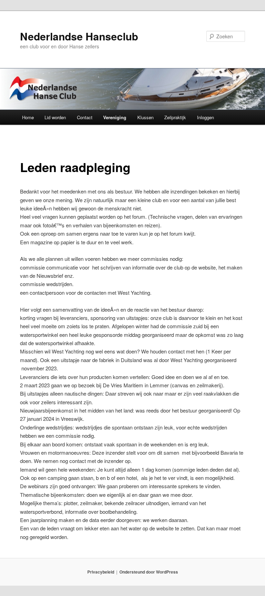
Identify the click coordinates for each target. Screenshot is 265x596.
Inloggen (205, 117)
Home (28, 117)
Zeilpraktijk (175, 117)
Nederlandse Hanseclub (79, 36)
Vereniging (114, 117)
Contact (84, 117)
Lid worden (55, 117)
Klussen (145, 117)
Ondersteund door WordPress (148, 572)
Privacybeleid (100, 572)
